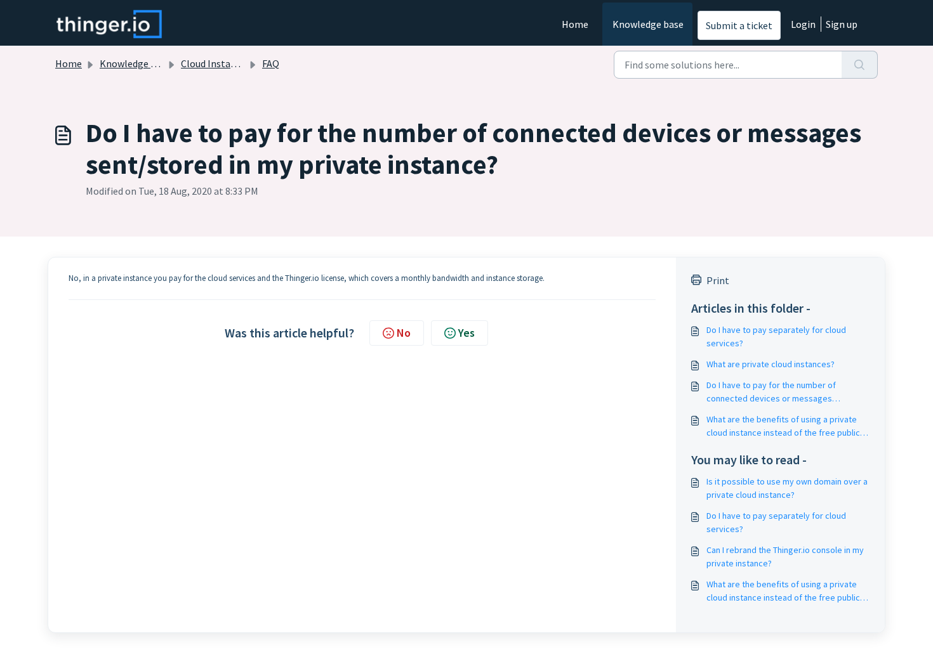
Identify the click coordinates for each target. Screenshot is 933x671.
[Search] (860, 65)
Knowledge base (648, 24)
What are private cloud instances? (770, 364)
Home (575, 24)
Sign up (841, 24)
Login (803, 24)
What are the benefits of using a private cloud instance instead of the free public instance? (783, 427)
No (404, 332)
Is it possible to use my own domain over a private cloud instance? (787, 488)
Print (717, 280)
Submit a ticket (739, 25)
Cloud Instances (215, 63)
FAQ (270, 63)
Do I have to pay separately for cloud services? (776, 336)
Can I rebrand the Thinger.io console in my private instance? (785, 556)
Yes (466, 332)
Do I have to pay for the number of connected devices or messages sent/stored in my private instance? (774, 392)
